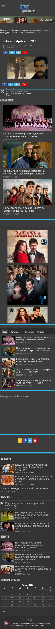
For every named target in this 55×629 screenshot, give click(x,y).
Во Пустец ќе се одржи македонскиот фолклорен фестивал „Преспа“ (24, 135)
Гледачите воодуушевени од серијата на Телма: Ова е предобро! (31, 467)
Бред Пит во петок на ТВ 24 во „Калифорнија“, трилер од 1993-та (33, 526)
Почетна (4, 30)
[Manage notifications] (6, 623)
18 (12, 601)
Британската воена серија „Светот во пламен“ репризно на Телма (24, 209)
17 (4, 601)
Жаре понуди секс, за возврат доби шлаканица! (24, 504)
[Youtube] (35, 440)
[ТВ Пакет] (27, 8)
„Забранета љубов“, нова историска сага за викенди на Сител (18, 92)
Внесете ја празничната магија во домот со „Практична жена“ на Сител (34, 479)
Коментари (29, 332)
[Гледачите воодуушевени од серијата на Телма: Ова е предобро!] (7, 468)
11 (12, 598)
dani (7, 46)
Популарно (15, 332)
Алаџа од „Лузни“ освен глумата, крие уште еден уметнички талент (33, 381)
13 (27, 598)
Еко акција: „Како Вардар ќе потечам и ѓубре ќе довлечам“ (32, 513)
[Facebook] (25, 440)
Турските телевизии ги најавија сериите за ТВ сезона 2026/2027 (34, 370)
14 (35, 598)
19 (20, 601)
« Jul (3, 611)
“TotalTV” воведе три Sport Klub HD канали (24, 488)
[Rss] (20, 440)
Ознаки (40, 332)
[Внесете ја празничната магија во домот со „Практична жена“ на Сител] (7, 479)
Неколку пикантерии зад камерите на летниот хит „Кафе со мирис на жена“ (24, 172)
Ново (4, 332)
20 (27, 601)
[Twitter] (30, 440)
